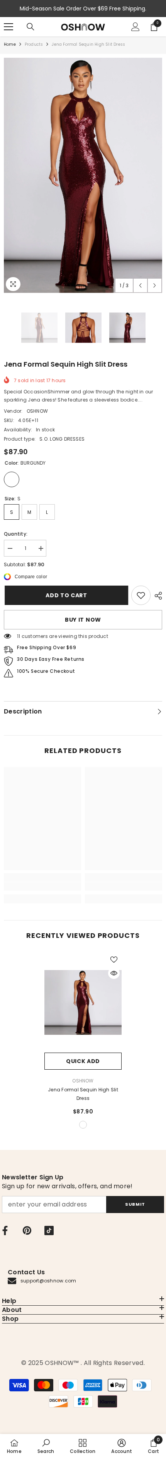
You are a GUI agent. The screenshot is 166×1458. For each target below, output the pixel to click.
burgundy (83, 1125)
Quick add (83, 1061)
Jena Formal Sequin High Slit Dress (83, 1093)
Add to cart (65, 595)
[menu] (8, 26)
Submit (135, 1204)
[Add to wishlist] (114, 959)
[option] (83, 175)
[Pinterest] (27, 1230)
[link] (141, 595)
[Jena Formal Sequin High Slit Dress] (83, 1002)
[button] (140, 285)
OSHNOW (37, 411)
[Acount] (135, 26)
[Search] (30, 26)
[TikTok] (49, 1230)
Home (10, 44)
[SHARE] (156, 595)
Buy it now (83, 620)
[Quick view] (114, 973)
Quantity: (15, 534)
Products (34, 44)
